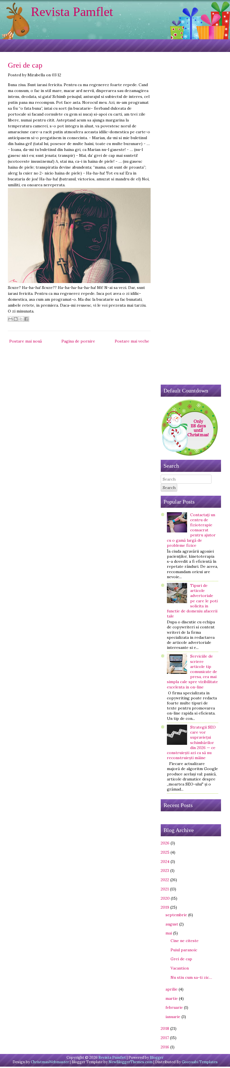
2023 (165, 870)
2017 (165, 1037)
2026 (165, 843)
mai (168, 933)
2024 (165, 861)
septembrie (176, 914)
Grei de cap (25, 65)
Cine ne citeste (185, 940)
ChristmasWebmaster (50, 1062)
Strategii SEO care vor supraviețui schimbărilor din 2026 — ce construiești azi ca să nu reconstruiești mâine (191, 742)
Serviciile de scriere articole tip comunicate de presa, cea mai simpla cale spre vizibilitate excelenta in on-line (192, 671)
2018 (165, 1028)
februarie (174, 1007)
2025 (165, 852)
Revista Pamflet (72, 11)
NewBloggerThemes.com (131, 1062)
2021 (165, 889)
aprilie (171, 989)
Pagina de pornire (78, 341)
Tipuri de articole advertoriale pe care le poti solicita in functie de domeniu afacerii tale (192, 601)
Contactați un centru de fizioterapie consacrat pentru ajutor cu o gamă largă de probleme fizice (191, 530)
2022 (165, 879)
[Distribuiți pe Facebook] (26, 319)
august (171, 924)
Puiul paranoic (184, 949)
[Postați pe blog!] (16, 319)
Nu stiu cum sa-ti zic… (191, 977)
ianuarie (172, 1016)
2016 (165, 1046)
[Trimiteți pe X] (21, 319)
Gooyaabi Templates (200, 1062)
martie (171, 998)
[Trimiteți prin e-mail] (10, 319)
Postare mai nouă (25, 341)
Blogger (157, 1057)
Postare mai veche (132, 341)
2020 (165, 898)
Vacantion (180, 968)
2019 (165, 907)
